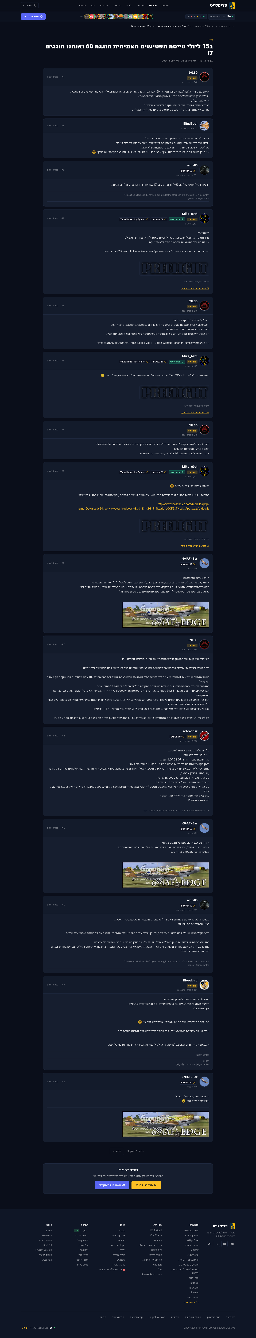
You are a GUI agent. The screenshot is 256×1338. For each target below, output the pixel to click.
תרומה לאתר (82, 1260)
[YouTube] (224, 1244)
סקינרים (195, 1283)
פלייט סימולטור (191, 1230)
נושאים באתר (45, 1240)
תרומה (103, 1317)
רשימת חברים (81, 1235)
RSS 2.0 (48, 1245)
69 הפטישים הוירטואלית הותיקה (195, 288)
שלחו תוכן (83, 1245)
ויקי (93, 5)
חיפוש (82, 5)
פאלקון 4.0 (193, 1240)
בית (233, 26)
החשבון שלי (82, 1240)
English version (44, 1250)
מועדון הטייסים (191, 1235)
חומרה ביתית (155, 1255)
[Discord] (232, 1244)
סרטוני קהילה (118, 1265)
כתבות (165, 5)
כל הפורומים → (191, 1302)
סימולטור (230, 1317)
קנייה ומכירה (119, 1255)
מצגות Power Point (152, 1274)
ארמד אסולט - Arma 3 (150, 1245)
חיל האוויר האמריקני (152, 1260)
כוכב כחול (157, 1265)
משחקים (121, 1260)
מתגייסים (194, 1288)
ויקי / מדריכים (118, 1245)
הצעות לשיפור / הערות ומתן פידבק (185, 1271)
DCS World (193, 1255)
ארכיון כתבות (118, 1235)
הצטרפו (24, 1328)
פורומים (153, 5)
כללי (160, 1269)
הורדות (104, 5)
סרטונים (117, 5)
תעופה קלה (193, 1297)
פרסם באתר (82, 1265)
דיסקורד (81, 1230)
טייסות (140, 5)
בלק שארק (156, 1250)
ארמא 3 (195, 1292)
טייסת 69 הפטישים (204, 26)
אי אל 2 (195, 1250)
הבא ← (117, 1151)
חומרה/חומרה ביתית (189, 1260)
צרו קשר (84, 1250)
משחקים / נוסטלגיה (189, 1265)
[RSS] (217, 1244)
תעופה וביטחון (192, 1245)
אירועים (158, 1240)
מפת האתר (46, 1235)
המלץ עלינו (83, 1255)
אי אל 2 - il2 (156, 1235)
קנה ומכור (194, 1278)
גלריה (129, 5)
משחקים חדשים (193, 1317)
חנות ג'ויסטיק (45, 1255)
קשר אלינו (47, 1260)
